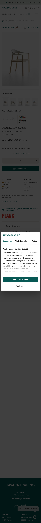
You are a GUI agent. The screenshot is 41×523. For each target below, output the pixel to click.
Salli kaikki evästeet (20, 279)
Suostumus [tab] (7, 241)
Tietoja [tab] (34, 241)
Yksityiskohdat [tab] (21, 241)
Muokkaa (19, 286)
